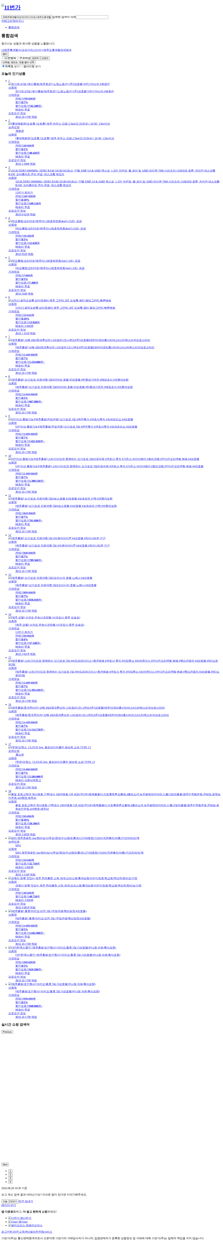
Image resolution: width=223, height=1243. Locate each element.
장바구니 (18, 20)
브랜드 (45, 58)
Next (5, 1164)
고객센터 (24, 1231)
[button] (92, 17)
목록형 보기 (12, 66)
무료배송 (25, 57)
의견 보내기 (25, 1201)
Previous (7, 1032)
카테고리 (7, 20)
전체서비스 (45, 1231)
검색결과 (36, 49)
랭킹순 (18, 62)
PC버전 (14, 1231)
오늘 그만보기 (10, 1201)
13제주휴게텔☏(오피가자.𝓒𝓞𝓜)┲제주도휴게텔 (27, 17)
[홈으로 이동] (11, 7)
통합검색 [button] (14, 27)
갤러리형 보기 (32, 66)
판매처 (35, 58)
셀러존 (34, 1231)
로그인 (5, 1231)
